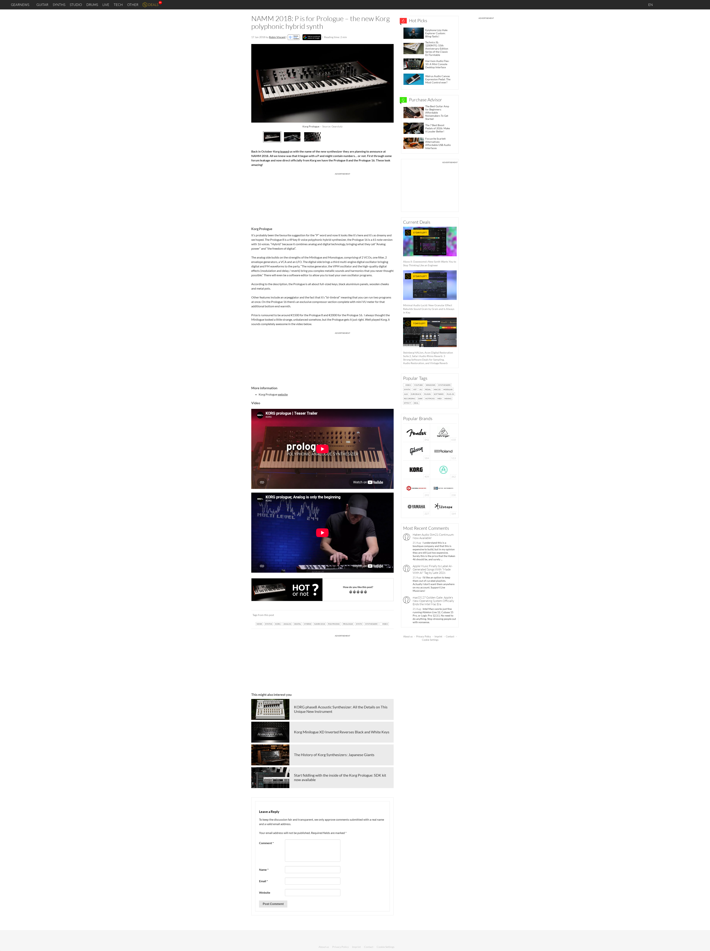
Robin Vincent (277, 37)
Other (132, 5)
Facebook (678, 5)
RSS (695, 5)
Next (391, 136)
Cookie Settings (430, 639)
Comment (266, 843)
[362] (443, 469)
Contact (450, 636)
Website (264, 892)
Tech (118, 5)
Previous (254, 136)
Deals (153, 5)
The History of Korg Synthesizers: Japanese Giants (334, 754)
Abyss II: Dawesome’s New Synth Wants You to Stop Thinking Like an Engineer (429, 249)
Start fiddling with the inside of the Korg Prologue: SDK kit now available (340, 777)
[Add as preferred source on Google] (311, 37)
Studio (76, 5)
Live (105, 5)
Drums (92, 5)
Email (263, 881)
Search (704, 5)
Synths (59, 5)
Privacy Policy (423, 636)
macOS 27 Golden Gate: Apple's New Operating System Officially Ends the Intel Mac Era (433, 601)
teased (284, 151)
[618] (443, 432)
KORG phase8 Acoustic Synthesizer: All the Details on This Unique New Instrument (341, 709)
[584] (416, 451)
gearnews (20, 5)
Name (263, 869)
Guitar (42, 5)
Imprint (438, 636)
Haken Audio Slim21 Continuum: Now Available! (433, 536)
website (283, 394)
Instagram (670, 4)
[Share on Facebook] (372, 615)
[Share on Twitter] (386, 615)
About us (408, 636)
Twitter (686, 4)
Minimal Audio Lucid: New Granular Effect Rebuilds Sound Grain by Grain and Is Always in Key (428, 294)
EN (650, 5)
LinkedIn (662, 4)
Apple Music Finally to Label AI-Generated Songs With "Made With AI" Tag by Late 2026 (432, 569)
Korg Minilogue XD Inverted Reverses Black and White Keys (341, 732)
